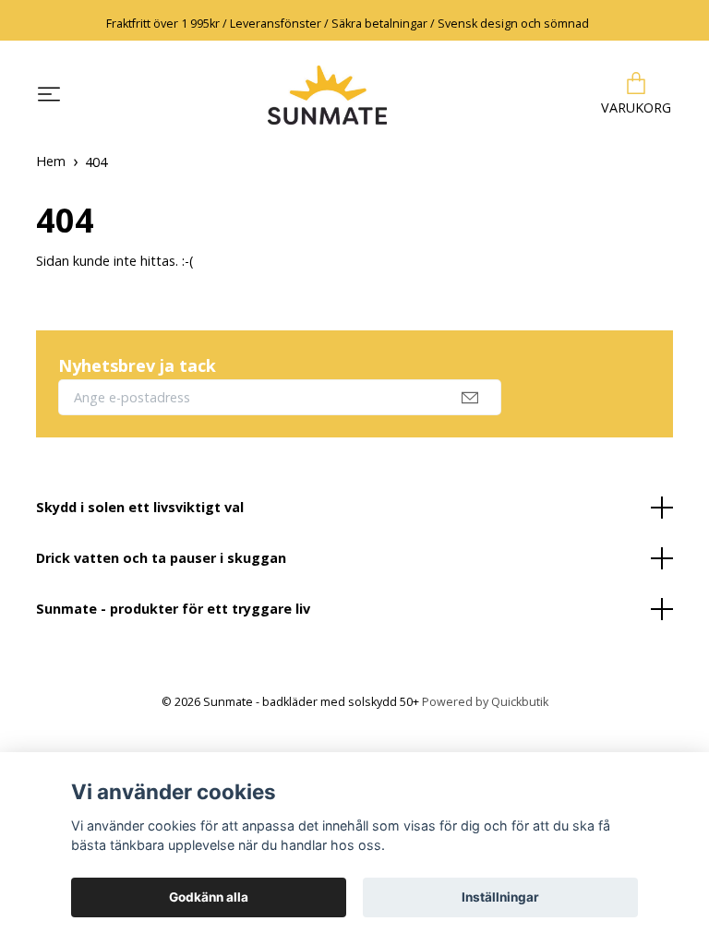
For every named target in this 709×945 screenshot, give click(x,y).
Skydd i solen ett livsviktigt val (140, 507)
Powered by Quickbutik (485, 702)
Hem (51, 161)
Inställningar (500, 897)
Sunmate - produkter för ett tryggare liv (173, 608)
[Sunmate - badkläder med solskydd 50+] (327, 95)
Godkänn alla (208, 897)
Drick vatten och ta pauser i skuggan (161, 558)
